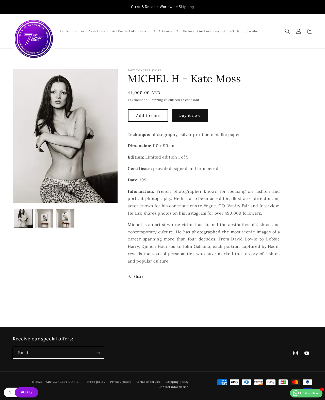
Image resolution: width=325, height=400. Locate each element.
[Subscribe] (98, 353)
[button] (91, 31)
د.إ (26, 392)
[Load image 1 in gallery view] (23, 218)
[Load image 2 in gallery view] (44, 218)
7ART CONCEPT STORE (61, 382)
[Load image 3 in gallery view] (65, 218)
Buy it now (190, 115)
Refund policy (95, 382)
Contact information (174, 387)
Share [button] (139, 276)
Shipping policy (177, 382)
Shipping (156, 100)
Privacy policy (120, 382)
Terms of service (148, 382)
